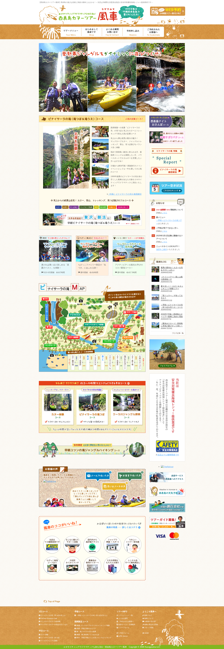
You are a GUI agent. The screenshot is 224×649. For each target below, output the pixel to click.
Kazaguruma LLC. (153, 647)
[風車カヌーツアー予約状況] (167, 194)
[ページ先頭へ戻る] (50, 602)
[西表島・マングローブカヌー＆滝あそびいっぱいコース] (92, 261)
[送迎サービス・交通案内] (167, 481)
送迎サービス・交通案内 (126, 624)
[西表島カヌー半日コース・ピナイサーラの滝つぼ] (92, 424)
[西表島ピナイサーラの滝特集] (167, 175)
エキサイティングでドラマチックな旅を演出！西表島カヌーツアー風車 (95, 647)
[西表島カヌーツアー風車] (87, 21)
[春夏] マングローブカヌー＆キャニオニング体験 (93, 625)
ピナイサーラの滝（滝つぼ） (50, 637)
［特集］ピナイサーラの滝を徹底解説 (125, 194)
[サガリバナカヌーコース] (167, 142)
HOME (146, 633)
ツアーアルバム (124, 627)
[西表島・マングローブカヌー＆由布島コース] (129, 261)
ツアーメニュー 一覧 (126, 615)
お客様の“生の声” (150, 621)
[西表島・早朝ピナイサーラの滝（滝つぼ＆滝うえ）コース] (92, 225)
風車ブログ (148, 615)
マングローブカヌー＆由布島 (50, 621)
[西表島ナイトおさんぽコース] (167, 127)
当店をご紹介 (161, 249)
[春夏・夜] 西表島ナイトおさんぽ (87, 634)
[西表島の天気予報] (167, 496)
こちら (164, 213)
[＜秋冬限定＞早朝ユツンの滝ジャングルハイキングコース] (92, 457)
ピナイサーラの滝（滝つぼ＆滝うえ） (54, 615)
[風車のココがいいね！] (118, 529)
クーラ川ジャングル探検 (49, 641)
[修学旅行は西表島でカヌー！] (167, 511)
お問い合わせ (123, 636)
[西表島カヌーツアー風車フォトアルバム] (167, 369)
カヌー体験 (44, 634)
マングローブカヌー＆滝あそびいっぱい (54, 624)
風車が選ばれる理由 (151, 624)
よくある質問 (123, 618)
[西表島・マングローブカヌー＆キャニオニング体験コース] (55, 261)
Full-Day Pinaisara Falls (49, 618)
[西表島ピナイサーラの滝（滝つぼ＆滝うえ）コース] (92, 121)
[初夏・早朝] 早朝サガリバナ (86, 628)
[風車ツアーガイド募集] (167, 527)
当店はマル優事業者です (168, 455)
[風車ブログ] (167, 335)
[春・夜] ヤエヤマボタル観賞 (86, 631)
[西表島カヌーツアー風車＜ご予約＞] (167, 15)
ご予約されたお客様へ (126, 621)
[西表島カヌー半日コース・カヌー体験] (57, 424)
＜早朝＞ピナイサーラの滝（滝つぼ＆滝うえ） (92, 615)
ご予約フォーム (124, 633)
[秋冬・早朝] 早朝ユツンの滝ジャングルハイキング (93, 637)
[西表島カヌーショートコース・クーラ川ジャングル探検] (126, 424)
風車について (148, 618)
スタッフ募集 (148, 627)
